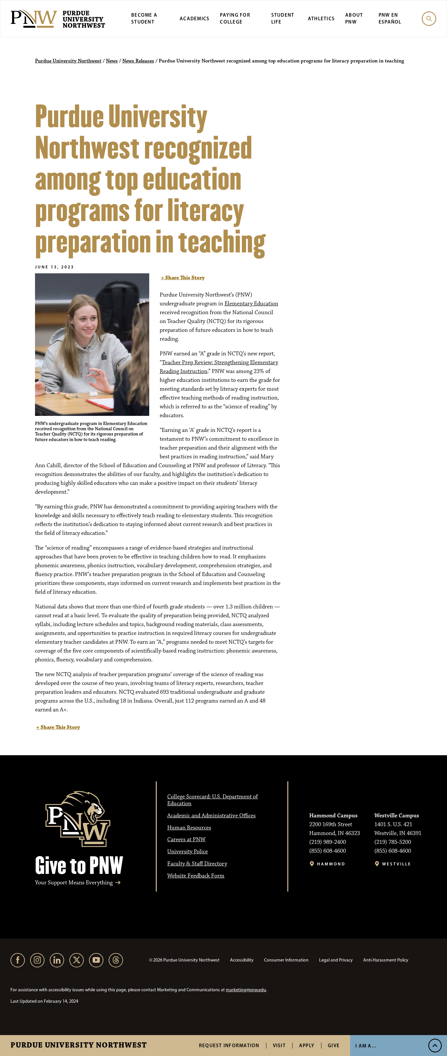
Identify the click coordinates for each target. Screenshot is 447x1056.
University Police (187, 851)
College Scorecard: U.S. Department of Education (212, 800)
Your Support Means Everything (74, 882)
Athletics (321, 18)
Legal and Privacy (336, 960)
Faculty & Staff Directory (197, 863)
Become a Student (144, 18)
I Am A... (366, 1046)
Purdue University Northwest (78, 1045)
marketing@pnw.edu (246, 990)
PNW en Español (390, 18)
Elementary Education (251, 303)
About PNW (354, 18)
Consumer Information (286, 960)
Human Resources (189, 827)
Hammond (331, 863)
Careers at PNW (186, 839)
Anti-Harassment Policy (385, 960)
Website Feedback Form (195, 875)
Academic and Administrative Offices (211, 815)
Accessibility (242, 960)
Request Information (229, 1045)
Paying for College (235, 18)
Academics (194, 18)
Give (334, 1045)
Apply (306, 1045)
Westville (396, 863)
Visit (279, 1045)
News (112, 61)
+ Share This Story (183, 278)
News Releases (138, 61)
